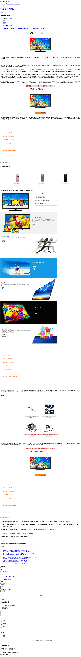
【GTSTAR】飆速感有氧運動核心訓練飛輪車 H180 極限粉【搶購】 (17, 558)
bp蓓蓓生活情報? (7, 9)
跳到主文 (2, 12)
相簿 (4, 20)
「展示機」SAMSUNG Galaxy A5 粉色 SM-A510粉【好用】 (15, 560)
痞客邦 (7, 576)
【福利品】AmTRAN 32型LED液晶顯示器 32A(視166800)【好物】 (23, 28)
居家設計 (10, 18)
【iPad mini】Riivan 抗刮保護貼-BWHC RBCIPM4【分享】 (15, 561)
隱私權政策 (47, 640)
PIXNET (31, 640)
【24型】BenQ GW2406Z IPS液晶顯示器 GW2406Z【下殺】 (15, 550)
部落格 (4, 22)
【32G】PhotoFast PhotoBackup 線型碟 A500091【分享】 (14, 554)
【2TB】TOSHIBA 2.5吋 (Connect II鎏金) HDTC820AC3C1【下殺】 (17, 555)
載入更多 (2, 583)
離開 (7, 654)
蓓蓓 (1, 569)
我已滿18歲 (3, 654)
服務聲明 (51, 640)
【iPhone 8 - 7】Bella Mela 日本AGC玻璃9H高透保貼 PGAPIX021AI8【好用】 (19, 553)
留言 (10, 576)
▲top (1, 581)
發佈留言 (2, 591)
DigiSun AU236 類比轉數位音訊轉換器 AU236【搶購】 (14, 563)
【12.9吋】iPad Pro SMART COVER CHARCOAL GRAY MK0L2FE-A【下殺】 (19, 551)
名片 (4, 23)
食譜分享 (10, 579)
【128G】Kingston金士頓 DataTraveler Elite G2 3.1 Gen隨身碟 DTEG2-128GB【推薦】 (20, 557)
